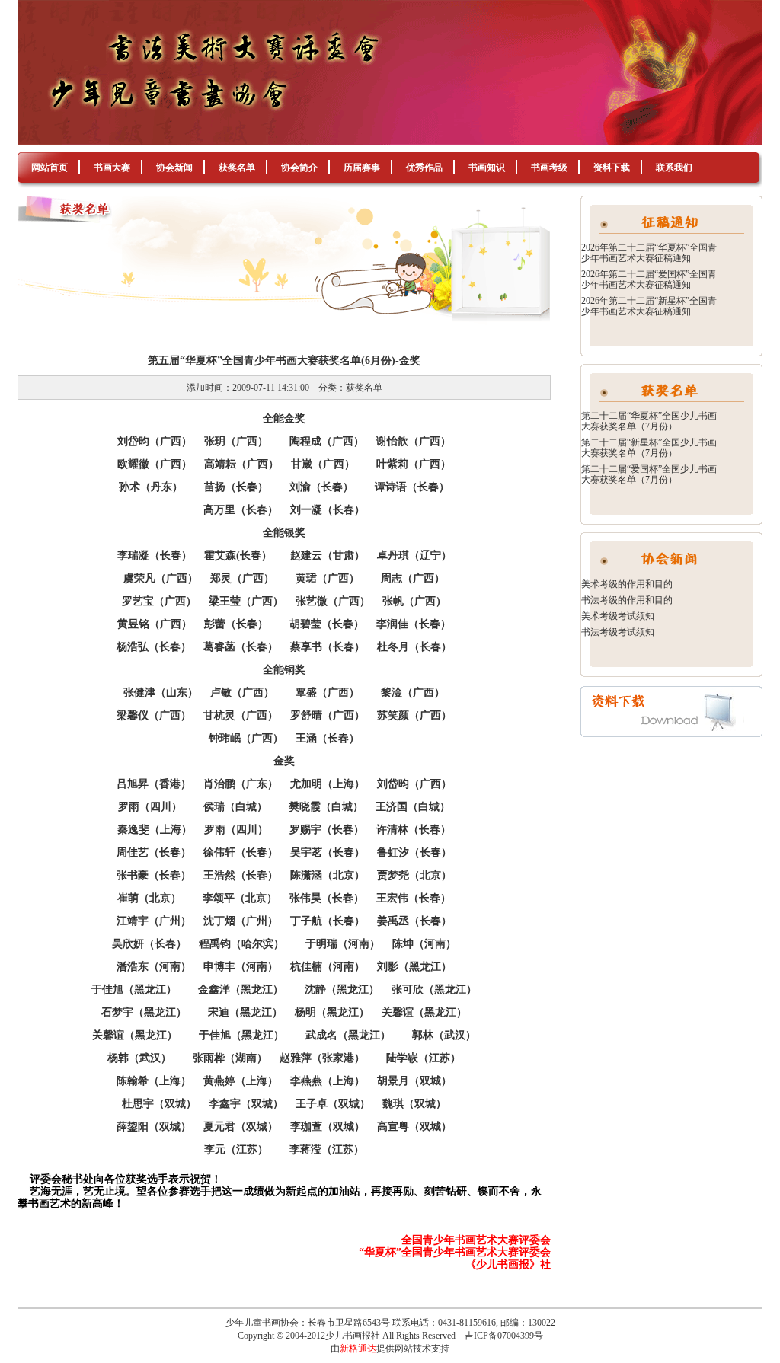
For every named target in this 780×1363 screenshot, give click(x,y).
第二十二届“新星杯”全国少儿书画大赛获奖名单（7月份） (649, 447)
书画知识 (486, 167)
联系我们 (674, 167)
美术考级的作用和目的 (627, 584)
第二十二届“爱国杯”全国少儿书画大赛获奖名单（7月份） (649, 474)
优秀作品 (424, 167)
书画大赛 (112, 167)
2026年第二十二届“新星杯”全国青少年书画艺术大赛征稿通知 (649, 306)
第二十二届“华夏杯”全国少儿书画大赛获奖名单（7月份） (649, 421)
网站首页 (49, 167)
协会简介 (299, 167)
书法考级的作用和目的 (627, 600)
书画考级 (549, 167)
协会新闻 (174, 167)
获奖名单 (237, 167)
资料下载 (611, 167)
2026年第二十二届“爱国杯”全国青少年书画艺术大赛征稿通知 (649, 279)
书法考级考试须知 (617, 632)
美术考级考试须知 (617, 616)
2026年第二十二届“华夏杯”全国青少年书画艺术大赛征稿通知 (649, 252)
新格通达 (358, 1348)
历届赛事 (362, 167)
